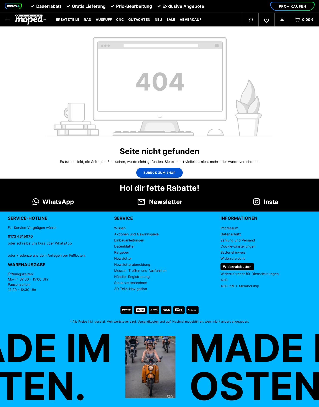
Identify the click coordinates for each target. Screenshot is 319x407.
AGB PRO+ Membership (239, 286)
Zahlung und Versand (237, 240)
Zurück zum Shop (159, 172)
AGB (223, 280)
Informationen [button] (238, 218)
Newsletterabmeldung (132, 264)
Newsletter (123, 258)
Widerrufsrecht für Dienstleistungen (249, 274)
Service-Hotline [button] (27, 218)
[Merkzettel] (266, 19)
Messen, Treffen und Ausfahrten (140, 270)
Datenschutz (230, 234)
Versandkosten (148, 321)
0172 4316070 (20, 236)
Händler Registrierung (132, 276)
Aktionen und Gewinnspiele (136, 234)
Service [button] (123, 218)
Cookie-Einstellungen (237, 246)
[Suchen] (250, 19)
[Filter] (7, 19)
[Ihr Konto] (282, 19)
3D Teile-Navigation (130, 289)
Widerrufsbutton (237, 266)
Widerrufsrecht (232, 258)
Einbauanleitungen (129, 240)
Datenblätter (124, 246)
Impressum (229, 228)
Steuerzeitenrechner (130, 283)
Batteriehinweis (232, 252)
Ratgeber (121, 252)
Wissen (120, 228)
